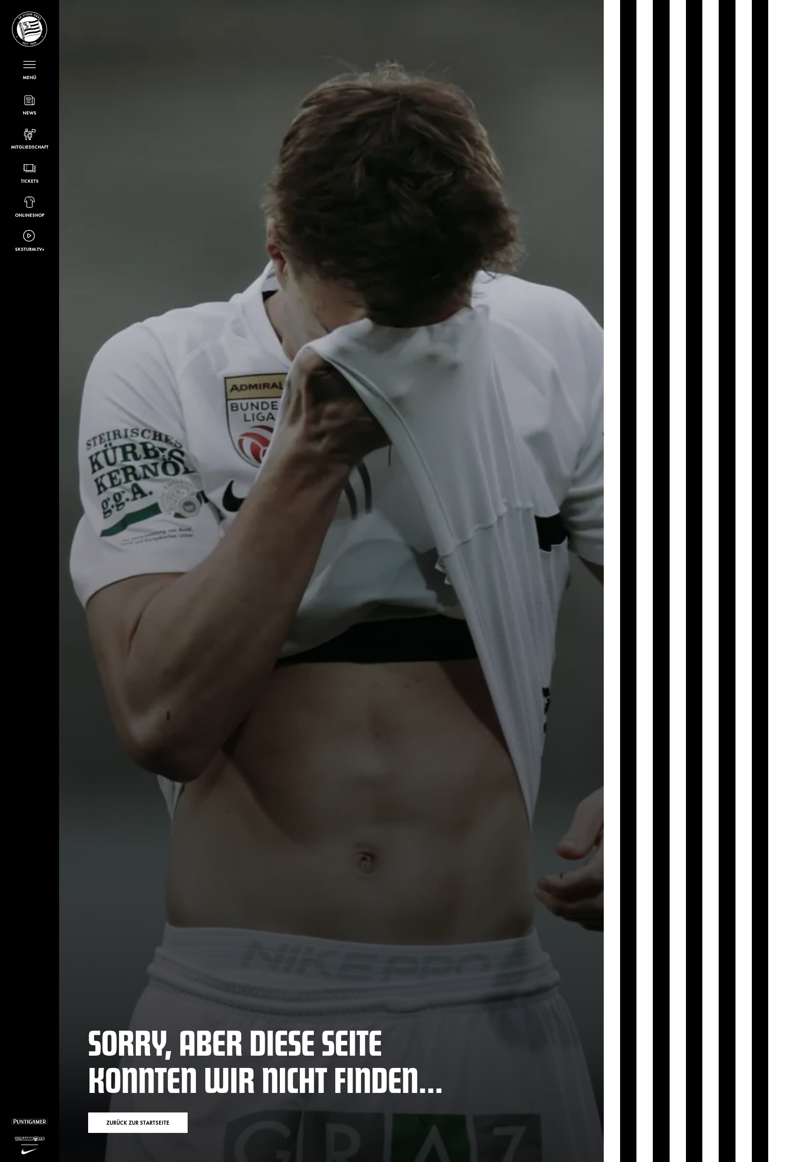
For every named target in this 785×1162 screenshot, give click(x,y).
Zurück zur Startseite (137, 1122)
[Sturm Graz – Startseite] (29, 29)
